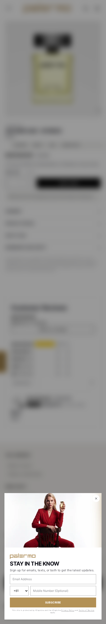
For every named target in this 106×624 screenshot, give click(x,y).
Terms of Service (86, 610)
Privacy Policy (67, 610)
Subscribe (53, 602)
